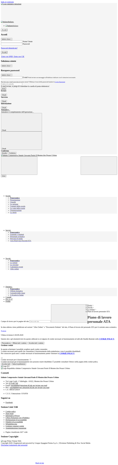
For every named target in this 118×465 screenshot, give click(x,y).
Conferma (12, 153)
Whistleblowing (11, 424)
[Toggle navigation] (19, 165)
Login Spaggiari (60, 82)
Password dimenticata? (9, 48)
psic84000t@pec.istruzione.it (29, 388)
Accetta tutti (36, 343)
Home (89, 305)
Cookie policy (11, 411)
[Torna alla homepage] (59, 155)
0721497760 (13, 383)
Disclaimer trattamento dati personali (14, 445)
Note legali (9, 414)
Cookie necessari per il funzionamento (15, 360)
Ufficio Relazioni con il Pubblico (18, 418)
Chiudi (4, 95)
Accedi (4, 30)
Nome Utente (27, 41)
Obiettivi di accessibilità (14, 422)
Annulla (4, 153)
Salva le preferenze (18, 364)
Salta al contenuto (7, 2)
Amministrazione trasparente (16, 428)
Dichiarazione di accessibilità (16, 420)
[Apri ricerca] (99, 165)
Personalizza (6, 343)
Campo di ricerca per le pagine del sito (15, 321)
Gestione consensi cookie (15, 426)
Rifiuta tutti (20, 343)
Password (26, 44)
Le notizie (91, 309)
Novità (89, 307)
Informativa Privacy (13, 416)
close (3, 176)
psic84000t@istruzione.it (29, 385)
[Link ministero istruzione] (11, 4)
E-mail (25, 77)
